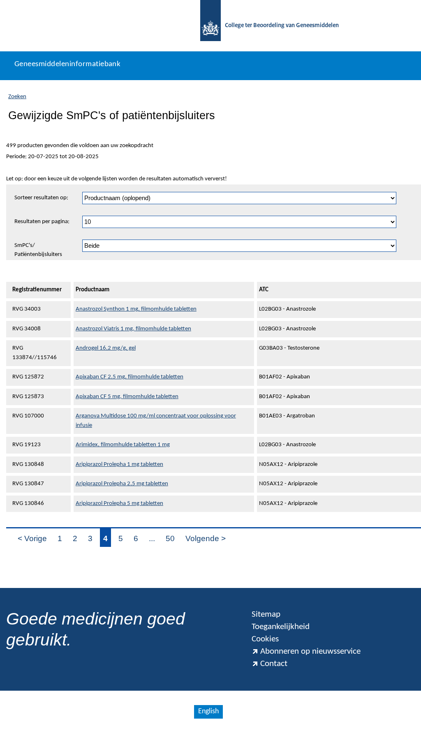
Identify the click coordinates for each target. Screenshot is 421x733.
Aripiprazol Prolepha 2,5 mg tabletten (122, 484)
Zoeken (17, 97)
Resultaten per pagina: (41, 222)
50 (170, 538)
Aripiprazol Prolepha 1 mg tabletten (119, 464)
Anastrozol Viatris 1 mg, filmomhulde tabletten (133, 329)
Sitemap (266, 614)
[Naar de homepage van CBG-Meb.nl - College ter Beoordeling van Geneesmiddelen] (210, 25)
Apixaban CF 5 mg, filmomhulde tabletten (127, 397)
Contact (273, 663)
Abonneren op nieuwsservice (310, 651)
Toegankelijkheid (281, 626)
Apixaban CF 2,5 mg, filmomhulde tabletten (129, 377)
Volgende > (205, 538)
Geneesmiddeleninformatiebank (67, 64)
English (208, 711)
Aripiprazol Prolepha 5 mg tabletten (119, 503)
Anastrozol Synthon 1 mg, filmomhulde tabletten (136, 309)
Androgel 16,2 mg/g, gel (106, 348)
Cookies (265, 639)
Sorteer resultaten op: (41, 198)
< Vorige (32, 538)
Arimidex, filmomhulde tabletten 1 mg (123, 445)
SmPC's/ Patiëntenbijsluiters (38, 250)
